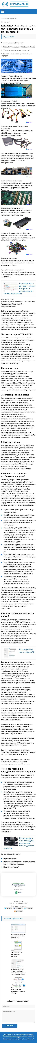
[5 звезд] (17, 903)
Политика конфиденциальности (24, 1034)
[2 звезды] (12, 903)
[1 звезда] (10, 903)
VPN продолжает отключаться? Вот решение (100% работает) (16, 953)
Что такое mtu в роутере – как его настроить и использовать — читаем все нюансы (19, 288)
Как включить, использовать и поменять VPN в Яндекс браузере (18, 990)
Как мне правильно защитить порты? (15, 50)
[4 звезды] (15, 903)
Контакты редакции (25, 1036)
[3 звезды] (13, 903)
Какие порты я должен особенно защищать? (18, 46)
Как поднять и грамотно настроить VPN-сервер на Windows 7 (18, 936)
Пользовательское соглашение (11, 1036)
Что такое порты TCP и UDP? (12, 43)
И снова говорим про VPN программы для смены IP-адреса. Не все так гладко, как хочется (18, 972)
